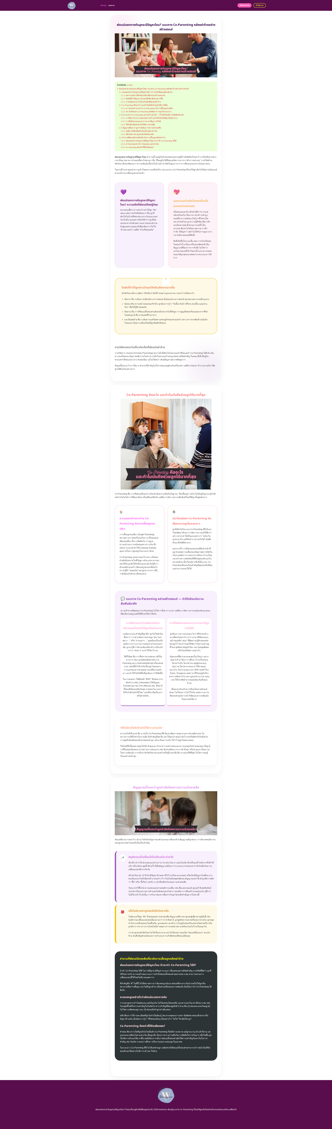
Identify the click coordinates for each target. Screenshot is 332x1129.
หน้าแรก (104, 5)
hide (130, 85)
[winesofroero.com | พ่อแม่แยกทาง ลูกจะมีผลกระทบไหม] (81, 5)
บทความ (111, 5)
